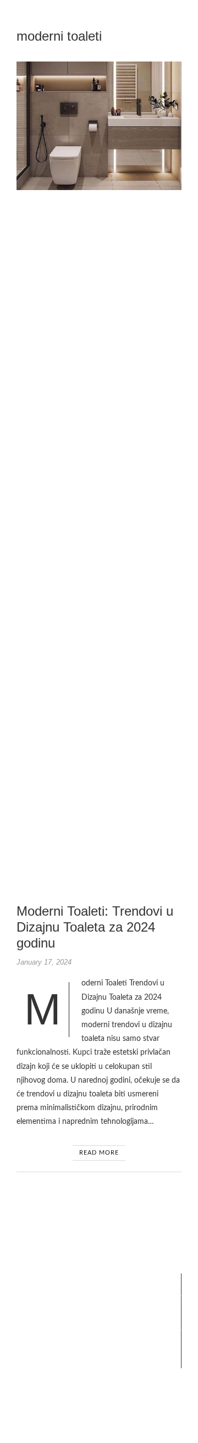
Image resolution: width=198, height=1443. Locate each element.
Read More (99, 1153)
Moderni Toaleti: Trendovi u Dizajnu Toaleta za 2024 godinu (94, 927)
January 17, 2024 (44, 962)
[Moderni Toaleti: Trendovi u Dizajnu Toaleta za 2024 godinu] (99, 126)
